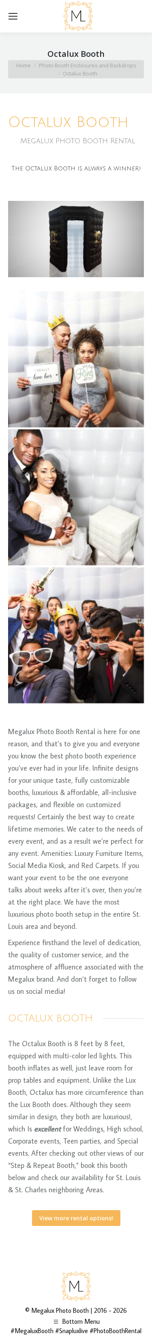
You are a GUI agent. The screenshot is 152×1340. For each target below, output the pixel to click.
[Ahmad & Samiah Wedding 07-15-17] (76, 359)
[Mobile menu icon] (13, 16)
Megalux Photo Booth (60, 1310)
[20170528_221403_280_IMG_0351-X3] (76, 497)
